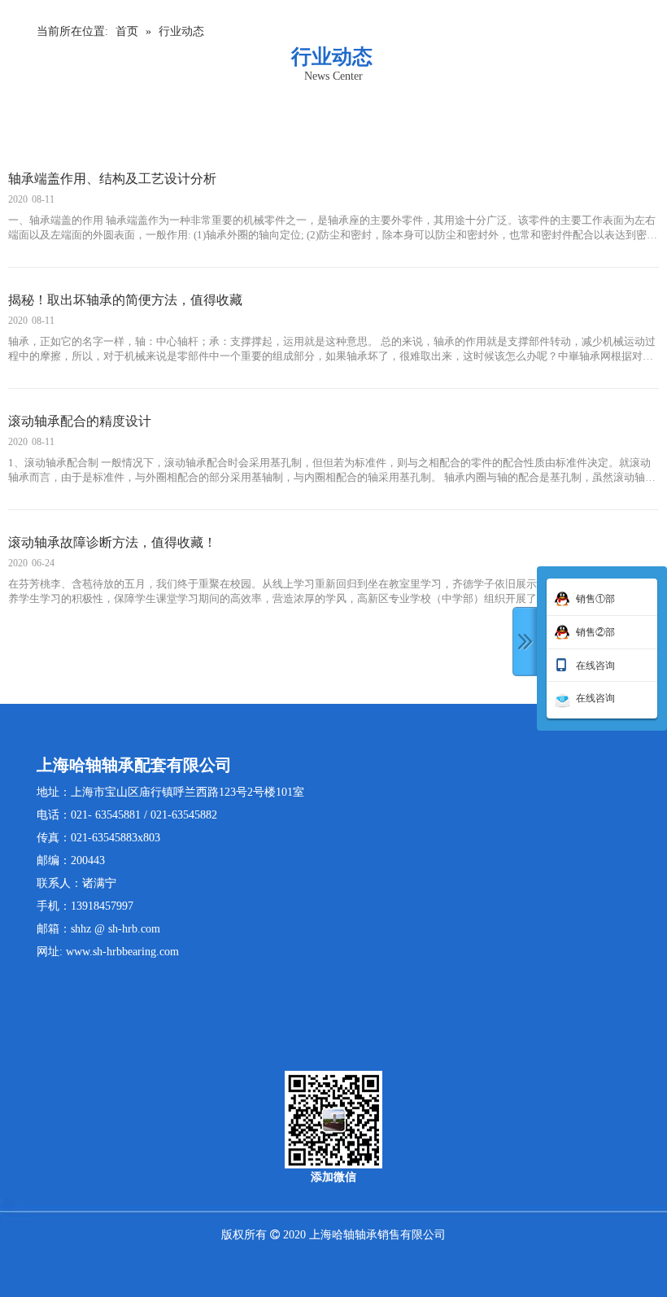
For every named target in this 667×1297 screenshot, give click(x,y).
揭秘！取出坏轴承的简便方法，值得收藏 (125, 300)
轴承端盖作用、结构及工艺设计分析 (112, 179)
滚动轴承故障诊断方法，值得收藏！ (112, 542)
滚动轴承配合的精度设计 (79, 421)
